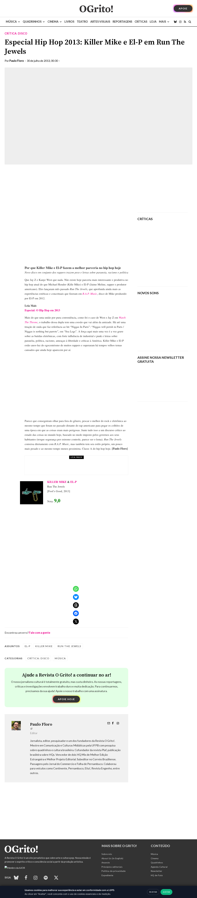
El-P (27, 646)
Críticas (141, 21)
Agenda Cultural (159, 867)
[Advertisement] (162, 188)
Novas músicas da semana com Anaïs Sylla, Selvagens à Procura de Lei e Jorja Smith (159, 338)
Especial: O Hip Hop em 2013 (42, 310)
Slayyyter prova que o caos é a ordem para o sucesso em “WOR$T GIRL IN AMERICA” (172, 232)
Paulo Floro (16, 60)
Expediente (107, 875)
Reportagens (122, 21)
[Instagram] (180, 21)
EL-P (73, 482)
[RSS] (185, 21)
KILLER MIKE (56, 482)
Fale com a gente (39, 632)
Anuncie (106, 862)
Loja (153, 21)
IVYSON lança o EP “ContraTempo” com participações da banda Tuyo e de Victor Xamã (84, 468)
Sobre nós (107, 854)
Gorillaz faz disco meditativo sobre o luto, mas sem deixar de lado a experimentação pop (171, 252)
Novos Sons (55, 461)
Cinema (53, 21)
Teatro (82, 21)
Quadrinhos (32, 21)
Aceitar (166, 892)
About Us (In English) (112, 858)
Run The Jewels (69, 646)
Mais (162, 21)
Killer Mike (44, 646)
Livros (69, 21)
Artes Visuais (100, 21)
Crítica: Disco (16, 33)
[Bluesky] (175, 21)
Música (11, 21)
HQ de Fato (157, 875)
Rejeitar (153, 892)
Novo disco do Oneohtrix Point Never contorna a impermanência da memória (170, 273)
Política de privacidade (114, 871)
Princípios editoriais (112, 867)
